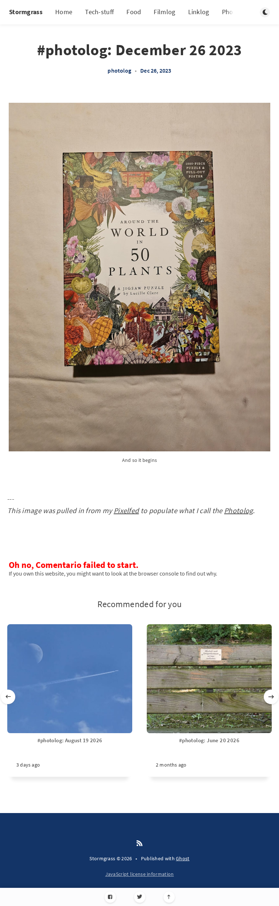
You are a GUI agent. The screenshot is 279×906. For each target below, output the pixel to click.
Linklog (198, 12)
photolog (119, 70)
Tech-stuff (99, 12)
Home (63, 12)
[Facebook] (110, 897)
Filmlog (164, 12)
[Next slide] (271, 697)
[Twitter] (139, 897)
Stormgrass (26, 12)
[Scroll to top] (169, 897)
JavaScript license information (139, 874)
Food (133, 12)
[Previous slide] (8, 697)
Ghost (183, 858)
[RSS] (139, 843)
